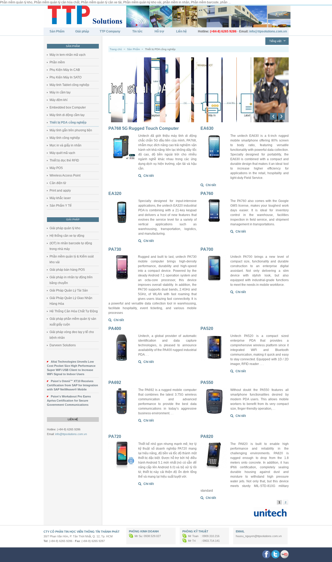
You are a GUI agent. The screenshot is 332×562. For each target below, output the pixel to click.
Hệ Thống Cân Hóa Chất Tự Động (74, 311)
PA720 (114, 436)
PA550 (206, 382)
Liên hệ (181, 31)
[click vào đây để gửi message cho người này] (131, 536)
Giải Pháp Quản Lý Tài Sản (69, 290)
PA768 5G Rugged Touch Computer (143, 128)
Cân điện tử (58, 183)
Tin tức (137, 31)
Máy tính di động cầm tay (67, 115)
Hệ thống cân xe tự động (67, 236)
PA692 (114, 382)
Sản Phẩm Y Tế (61, 205)
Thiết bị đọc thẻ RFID (64, 160)
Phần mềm (57, 62)
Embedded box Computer (68, 107)
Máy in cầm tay (60, 92)
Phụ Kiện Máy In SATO (65, 77)
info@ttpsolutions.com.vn (71, 434)
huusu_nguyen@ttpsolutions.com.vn (259, 536)
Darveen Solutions (63, 345)
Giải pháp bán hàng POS (67, 270)
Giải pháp (82, 31)
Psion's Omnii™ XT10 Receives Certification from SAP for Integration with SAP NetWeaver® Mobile (72, 385)
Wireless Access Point (65, 175)
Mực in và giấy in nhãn (65, 145)
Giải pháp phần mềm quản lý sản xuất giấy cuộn (73, 321)
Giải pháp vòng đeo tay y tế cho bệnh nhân (72, 335)
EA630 (206, 128)
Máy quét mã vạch (62, 153)
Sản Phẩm (57, 31)
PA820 (206, 436)
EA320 (114, 193)
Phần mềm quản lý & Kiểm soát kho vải (72, 259)
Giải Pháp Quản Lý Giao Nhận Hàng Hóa (71, 301)
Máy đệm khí (58, 100)
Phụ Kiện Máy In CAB (65, 70)
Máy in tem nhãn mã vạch (68, 55)
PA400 (114, 328)
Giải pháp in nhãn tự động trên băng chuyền (71, 280)
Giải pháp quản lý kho (65, 228)
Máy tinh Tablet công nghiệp (69, 85)
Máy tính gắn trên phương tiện (71, 130)
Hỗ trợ (159, 31)
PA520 (206, 328)
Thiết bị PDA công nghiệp (68, 122)
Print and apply (60, 190)
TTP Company (110, 31)
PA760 (206, 193)
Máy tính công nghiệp (65, 138)
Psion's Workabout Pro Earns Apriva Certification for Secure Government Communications (69, 400)
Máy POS (56, 168)
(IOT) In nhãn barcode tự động (144, 62)
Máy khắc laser (60, 198)
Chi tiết (148, 176)
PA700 (206, 249)
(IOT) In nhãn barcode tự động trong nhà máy (71, 246)
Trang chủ (116, 49)
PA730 (114, 249)
